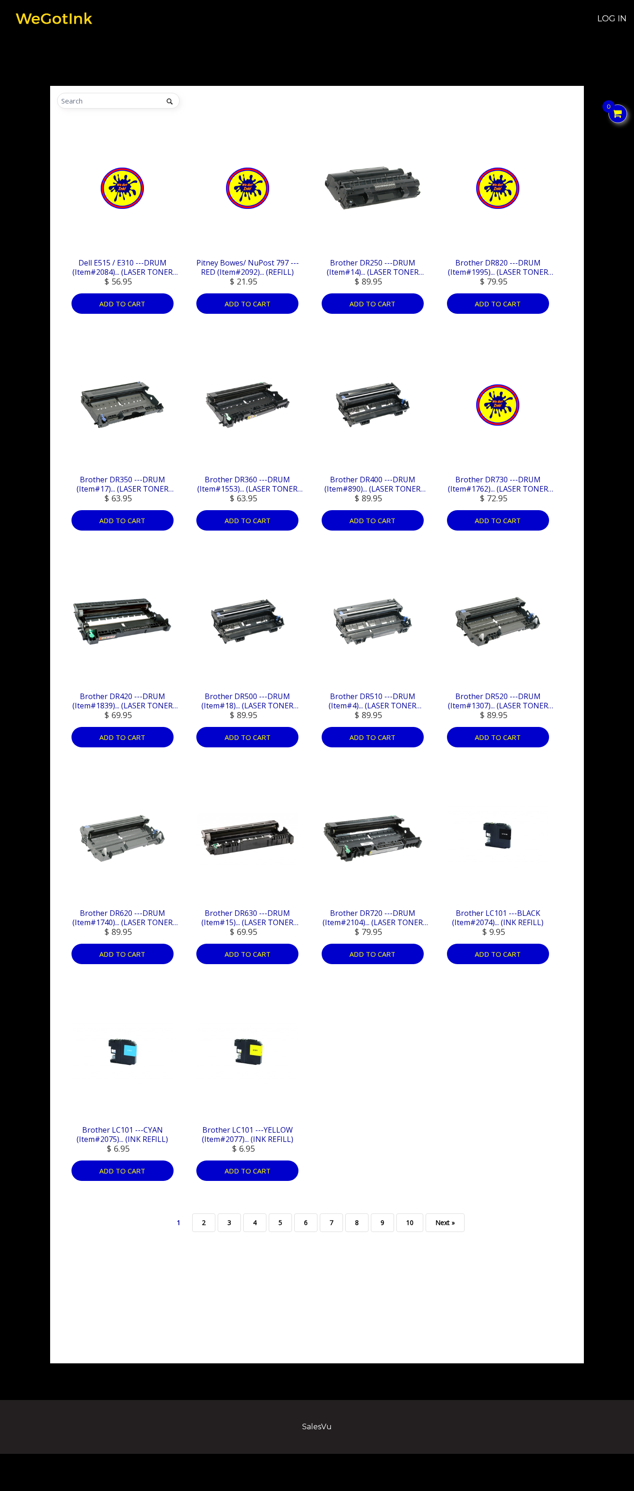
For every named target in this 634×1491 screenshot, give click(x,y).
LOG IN (612, 18)
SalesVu (317, 1426)
